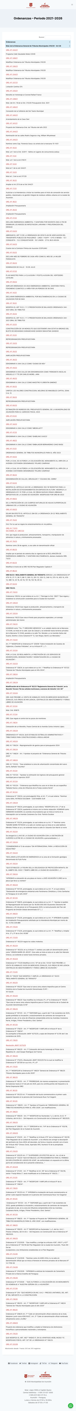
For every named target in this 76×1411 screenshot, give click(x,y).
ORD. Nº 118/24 (11, 722)
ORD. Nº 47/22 (11, 432)
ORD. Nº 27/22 (11, 218)
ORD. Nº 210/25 (12, 1151)
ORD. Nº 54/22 (11, 457)
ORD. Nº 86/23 (11, 571)
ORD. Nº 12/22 (11, 164)
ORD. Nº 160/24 (12, 885)
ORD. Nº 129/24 (12, 603)
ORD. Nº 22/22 (11, 324)
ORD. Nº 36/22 (11, 360)
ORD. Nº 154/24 (12, 853)
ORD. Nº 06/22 (11, 263)
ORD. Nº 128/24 (12, 674)
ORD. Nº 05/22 (11, 252)
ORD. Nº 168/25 (12, 914)
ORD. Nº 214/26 (12, 1267)
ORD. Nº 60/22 (11, 405)
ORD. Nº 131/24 (12, 650)
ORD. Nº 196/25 (12, 1009)
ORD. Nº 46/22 (11, 378)
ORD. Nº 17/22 (11, 188)
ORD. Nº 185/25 (12, 1310)
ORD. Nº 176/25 (12, 1334)
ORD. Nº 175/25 (12, 1067)
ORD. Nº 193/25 (12, 996)
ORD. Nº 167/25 (12, 898)
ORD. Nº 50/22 (11, 386)
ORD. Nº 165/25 (12, 983)
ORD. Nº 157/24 (12, 781)
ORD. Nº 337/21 (12, 82)
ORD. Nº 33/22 (11, 343)
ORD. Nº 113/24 (12, 640)
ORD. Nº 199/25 (12, 1122)
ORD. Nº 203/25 (12, 1167)
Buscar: (41, 37)
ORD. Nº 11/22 (11, 156)
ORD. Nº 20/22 (11, 314)
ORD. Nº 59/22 (11, 397)
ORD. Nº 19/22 (11, 303)
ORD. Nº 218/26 (12, 1299)
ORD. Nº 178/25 (12, 1040)
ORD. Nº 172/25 (12, 972)
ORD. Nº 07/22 (11, 271)
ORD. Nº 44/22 (11, 368)
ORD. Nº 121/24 (11, 706)
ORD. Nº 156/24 (12, 749)
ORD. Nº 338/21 (12, 99)
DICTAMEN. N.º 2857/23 (15, 531)
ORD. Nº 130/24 (12, 731)
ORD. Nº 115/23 (11, 592)
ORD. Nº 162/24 (12, 946)
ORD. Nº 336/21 (12, 66)
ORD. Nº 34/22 (11, 424)
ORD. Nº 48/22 (11, 440)
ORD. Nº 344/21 (12, 131)
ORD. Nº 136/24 (12, 682)
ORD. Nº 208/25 (12, 1323)
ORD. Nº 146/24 (12, 818)
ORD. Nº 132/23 (12, 664)
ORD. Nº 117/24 (11, 714)
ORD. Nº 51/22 (11, 448)
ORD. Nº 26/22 (11, 210)
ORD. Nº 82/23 (11, 563)
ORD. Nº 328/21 (12, 58)
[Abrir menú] (72, 4)
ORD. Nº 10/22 (11, 148)
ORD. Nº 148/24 (12, 760)
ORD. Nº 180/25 (12, 1077)
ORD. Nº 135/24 (12, 842)
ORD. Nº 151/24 (11, 771)
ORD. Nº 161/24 (12, 792)
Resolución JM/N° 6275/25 (16, 1045)
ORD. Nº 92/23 (11, 584)
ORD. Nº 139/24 (12, 803)
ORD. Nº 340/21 (12, 115)
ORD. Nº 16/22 (11, 180)
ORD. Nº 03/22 (11, 231)
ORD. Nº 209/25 (12, 1133)
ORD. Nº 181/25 (11, 1090)
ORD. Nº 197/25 (12, 1025)
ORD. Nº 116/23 (12, 624)
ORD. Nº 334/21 (12, 74)
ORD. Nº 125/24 (12, 613)
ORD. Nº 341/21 (12, 123)
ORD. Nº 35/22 (11, 351)
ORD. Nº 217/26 (12, 1288)
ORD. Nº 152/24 (12, 832)
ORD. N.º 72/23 (11, 528)
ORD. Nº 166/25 (12, 1056)
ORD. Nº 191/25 (11, 1101)
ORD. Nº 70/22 (11, 520)
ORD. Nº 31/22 (11, 335)
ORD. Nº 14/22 (11, 292)
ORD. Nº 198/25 (12, 1112)
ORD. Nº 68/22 (11, 499)
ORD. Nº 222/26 (12, 1344)
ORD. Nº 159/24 (12, 874)
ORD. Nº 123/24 (12, 693)
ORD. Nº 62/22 (11, 483)
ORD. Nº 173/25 (12, 937)
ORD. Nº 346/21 (12, 107)
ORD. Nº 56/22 (11, 475)
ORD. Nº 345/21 (12, 140)
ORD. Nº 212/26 (12, 1254)
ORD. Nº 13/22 (11, 172)
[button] (69, 42)
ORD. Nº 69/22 (11, 509)
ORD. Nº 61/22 (11, 416)
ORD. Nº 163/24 (12, 959)
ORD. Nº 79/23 (11, 541)
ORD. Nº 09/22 (11, 282)
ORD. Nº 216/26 (12, 1278)
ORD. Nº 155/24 (12, 864)
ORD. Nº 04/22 (11, 244)
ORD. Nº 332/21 (12, 50)
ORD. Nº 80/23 (11, 549)
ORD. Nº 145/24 (12, 741)
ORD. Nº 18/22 (11, 202)
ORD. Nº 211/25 (11, 1177)
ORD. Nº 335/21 (12, 91)
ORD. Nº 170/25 (12, 927)
